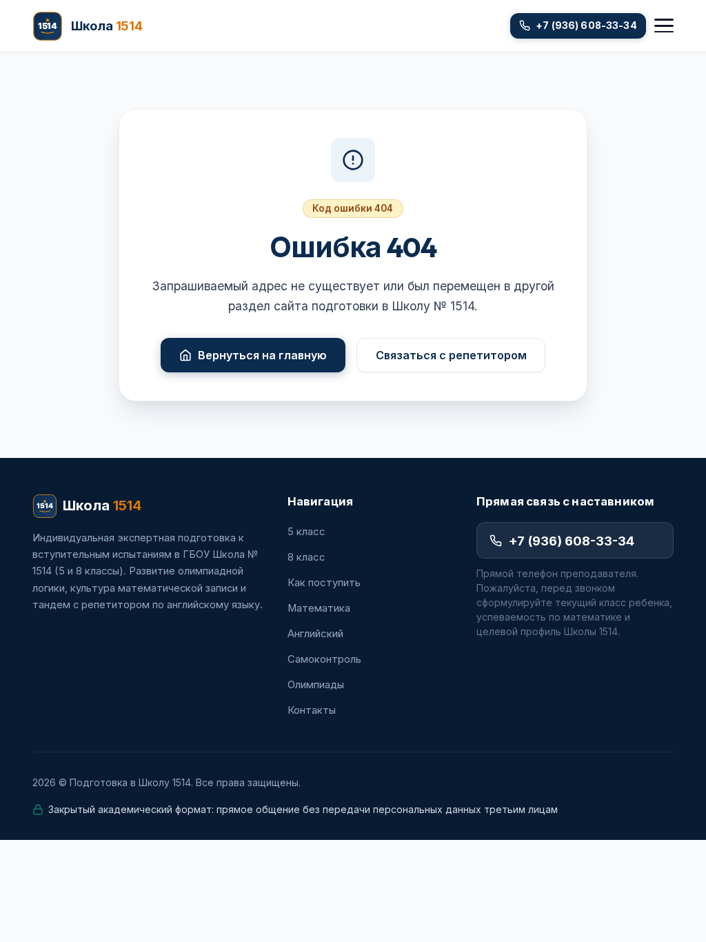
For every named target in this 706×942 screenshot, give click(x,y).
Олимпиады (316, 685)
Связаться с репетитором (451, 355)
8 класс (306, 557)
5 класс (306, 531)
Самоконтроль (324, 659)
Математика (319, 608)
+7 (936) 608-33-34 (571, 540)
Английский (315, 634)
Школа (102, 505)
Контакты (312, 710)
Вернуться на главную (262, 355)
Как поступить (324, 583)
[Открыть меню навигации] (664, 25)
